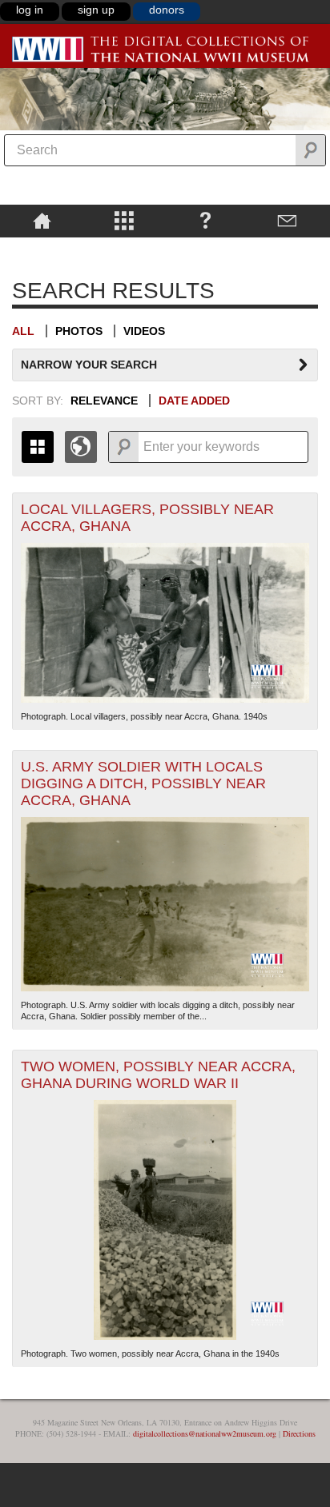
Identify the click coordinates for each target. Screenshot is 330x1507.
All (23, 331)
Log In (29, 9)
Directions (299, 1433)
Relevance (104, 400)
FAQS (205, 219)
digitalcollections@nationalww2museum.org (204, 1433)
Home (42, 219)
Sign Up (96, 9)
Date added (194, 400)
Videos (144, 331)
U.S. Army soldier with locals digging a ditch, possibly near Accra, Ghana (143, 783)
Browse (124, 219)
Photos (79, 331)
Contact (287, 219)
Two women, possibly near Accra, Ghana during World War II (158, 1074)
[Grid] (38, 447)
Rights (42, 248)
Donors (166, 9)
